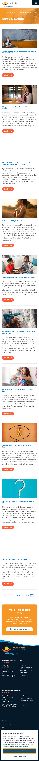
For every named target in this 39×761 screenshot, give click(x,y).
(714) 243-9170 (7, 701)
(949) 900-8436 (7, 671)
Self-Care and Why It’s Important (13, 221)
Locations (23, 675)
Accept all (19, 751)
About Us (5, 727)
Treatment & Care (7, 725)
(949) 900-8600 (20, 629)
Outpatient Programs (26, 670)
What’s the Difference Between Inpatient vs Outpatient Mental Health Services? (16, 163)
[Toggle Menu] (35, 2)
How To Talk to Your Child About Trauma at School (18, 277)
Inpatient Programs (26, 668)
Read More (8, 75)
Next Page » (32, 595)
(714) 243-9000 (7, 697)
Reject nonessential (19, 756)
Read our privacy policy (22, 746)
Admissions (23, 672)
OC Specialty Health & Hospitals (13, 12)
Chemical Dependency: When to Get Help (16, 559)
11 (28, 595)
